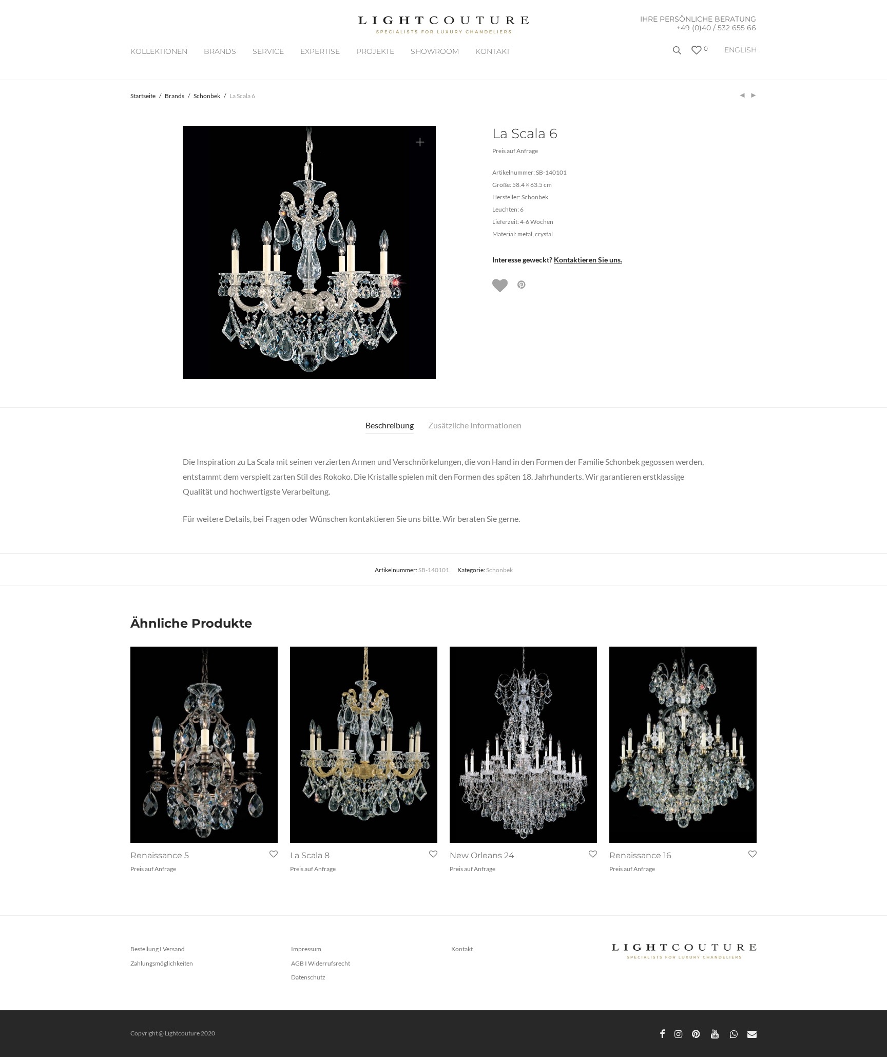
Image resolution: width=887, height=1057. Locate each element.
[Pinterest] (696, 1033)
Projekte (375, 51)
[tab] (389, 425)
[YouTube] (715, 1033)
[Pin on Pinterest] (522, 285)
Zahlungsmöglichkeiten (161, 963)
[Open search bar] (678, 54)
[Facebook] (662, 1033)
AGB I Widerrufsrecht (320, 963)
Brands (174, 96)
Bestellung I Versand (157, 949)
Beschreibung (389, 425)
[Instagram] (678, 1033)
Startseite (143, 96)
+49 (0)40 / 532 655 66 (716, 27)
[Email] (752, 1033)
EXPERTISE (320, 51)
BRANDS (220, 51)
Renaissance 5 (159, 855)
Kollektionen (158, 51)
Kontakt (492, 51)
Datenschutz (308, 977)
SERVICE (268, 51)
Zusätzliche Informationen (475, 425)
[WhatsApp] (734, 1033)
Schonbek (207, 96)
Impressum (306, 949)
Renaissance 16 (640, 855)
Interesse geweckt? (557, 259)
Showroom (435, 51)
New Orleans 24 (482, 855)
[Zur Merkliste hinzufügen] (501, 285)
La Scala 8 (310, 855)
